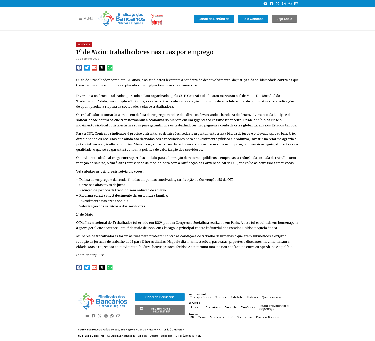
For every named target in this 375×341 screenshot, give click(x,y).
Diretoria (221, 297)
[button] (79, 68)
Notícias (84, 44)
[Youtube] (265, 3)
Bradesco (217, 317)
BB (192, 317)
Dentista (231, 307)
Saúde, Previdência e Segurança (274, 307)
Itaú (230, 317)
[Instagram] (284, 3)
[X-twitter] (277, 3)
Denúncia (248, 307)
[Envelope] (296, 3)
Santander (244, 317)
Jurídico (196, 307)
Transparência (200, 297)
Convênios (213, 307)
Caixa (202, 317)
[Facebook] (271, 3)
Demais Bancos (267, 317)
